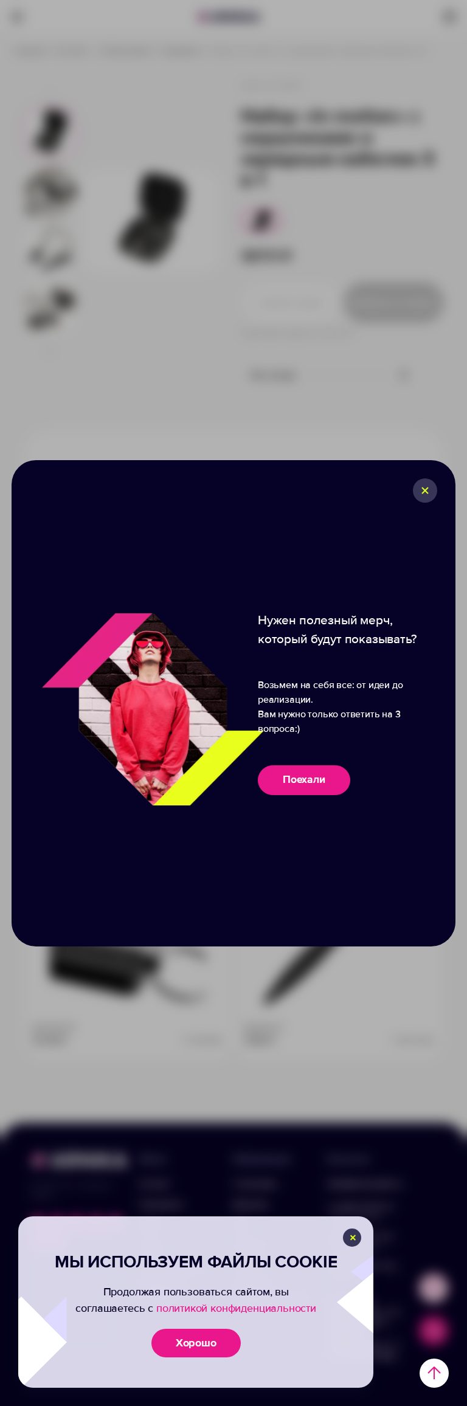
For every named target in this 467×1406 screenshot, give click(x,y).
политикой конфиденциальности (236, 1308)
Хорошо (196, 1342)
